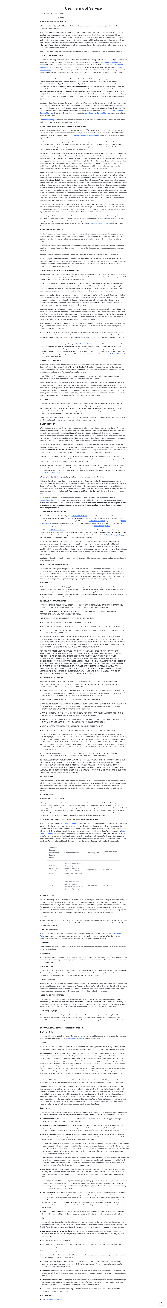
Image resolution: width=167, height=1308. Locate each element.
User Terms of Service (76, 1039)
